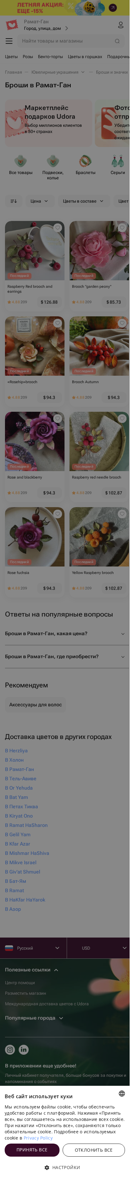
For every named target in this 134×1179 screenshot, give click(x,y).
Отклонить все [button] (94, 1150)
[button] (65, 1167)
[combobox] (122, 1093)
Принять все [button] (32, 1150)
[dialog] (65, 1132)
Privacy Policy (38, 1138)
